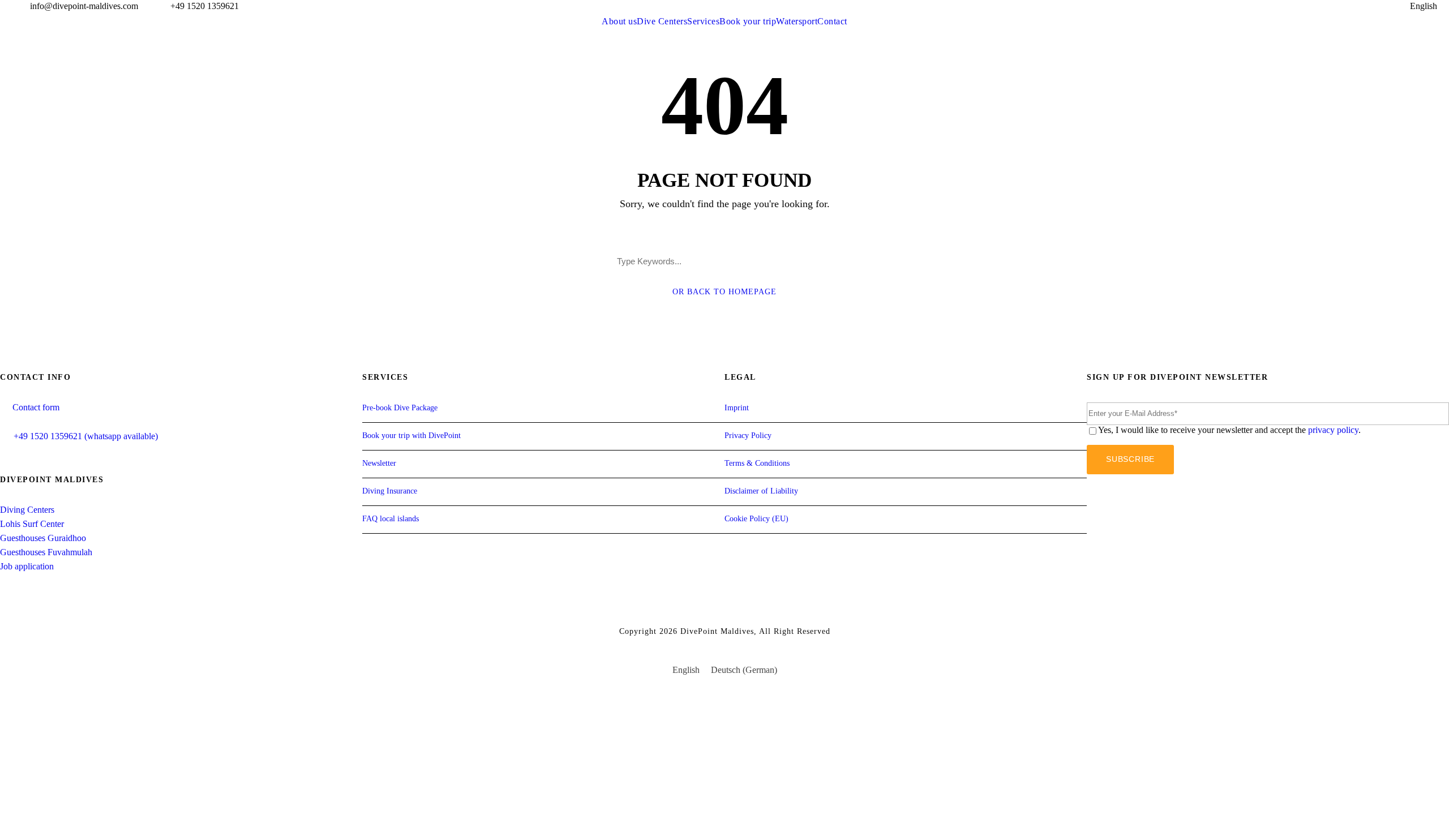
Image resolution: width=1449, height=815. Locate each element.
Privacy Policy (747, 435)
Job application (27, 566)
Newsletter (379, 463)
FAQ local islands (390, 518)
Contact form (35, 407)
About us (619, 21)
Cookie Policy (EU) (756, 518)
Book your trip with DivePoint (411, 435)
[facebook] (1330, 6)
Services (703, 21)
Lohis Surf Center (32, 524)
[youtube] (1351, 6)
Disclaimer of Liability (761, 491)
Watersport (796, 21)
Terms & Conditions (757, 463)
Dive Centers (662, 21)
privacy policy (1333, 430)
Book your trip (747, 21)
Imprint (736, 408)
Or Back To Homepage (724, 292)
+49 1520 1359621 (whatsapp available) (86, 436)
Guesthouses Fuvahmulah (46, 552)
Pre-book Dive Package (400, 408)
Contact (832, 21)
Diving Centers (27, 509)
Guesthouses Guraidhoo (43, 538)
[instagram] (1372, 6)
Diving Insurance (389, 491)
